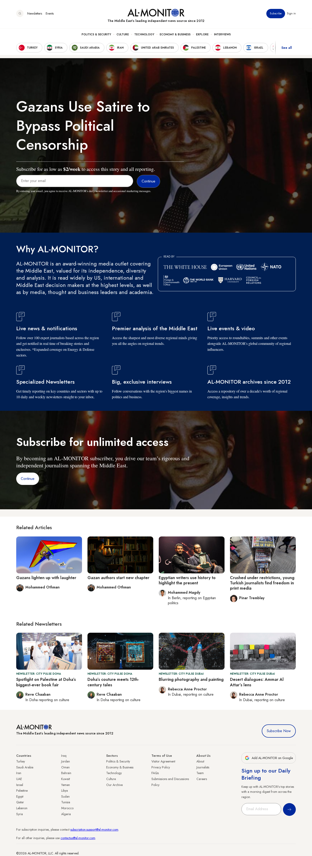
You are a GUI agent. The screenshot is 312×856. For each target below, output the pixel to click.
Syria (19, 814)
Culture (122, 34)
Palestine (22, 790)
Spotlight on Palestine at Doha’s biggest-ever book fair (46, 682)
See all (286, 47)
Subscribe (276, 13)
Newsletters (34, 13)
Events (50, 13)
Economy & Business (175, 34)
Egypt (19, 796)
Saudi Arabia (24, 767)
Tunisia (65, 802)
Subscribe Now (279, 731)
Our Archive (114, 785)
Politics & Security (96, 34)
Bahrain (66, 773)
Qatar (20, 802)
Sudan (65, 796)
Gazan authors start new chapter (118, 578)
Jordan (65, 761)
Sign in (291, 13)
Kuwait (65, 779)
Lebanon (21, 808)
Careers (201, 779)
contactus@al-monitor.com (78, 838)
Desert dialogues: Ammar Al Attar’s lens (257, 682)
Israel (19, 785)
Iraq (63, 755)
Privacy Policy (160, 767)
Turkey (20, 761)
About (200, 761)
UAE (19, 779)
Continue (27, 478)
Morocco (67, 808)
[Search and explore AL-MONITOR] (20, 13)
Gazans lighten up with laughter (46, 578)
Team (200, 773)
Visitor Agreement (163, 761)
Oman (65, 767)
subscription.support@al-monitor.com (94, 829)
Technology (144, 34)
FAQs (155, 773)
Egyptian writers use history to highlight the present (187, 580)
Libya (64, 790)
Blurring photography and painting (191, 679)
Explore (202, 34)
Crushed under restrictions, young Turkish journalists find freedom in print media (262, 583)
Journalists (202, 767)
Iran (18, 773)
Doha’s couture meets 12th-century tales (113, 682)
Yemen (65, 785)
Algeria (66, 814)
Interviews (222, 34)
